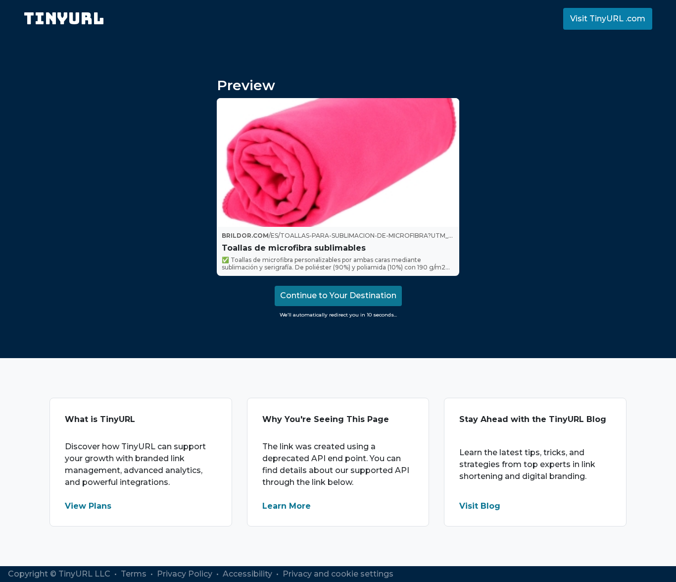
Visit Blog (479, 506)
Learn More (286, 506)
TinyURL (64, 18)
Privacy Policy (185, 574)
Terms (134, 574)
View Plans (88, 506)
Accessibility (248, 574)
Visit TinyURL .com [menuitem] (607, 18)
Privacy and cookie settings (338, 574)
